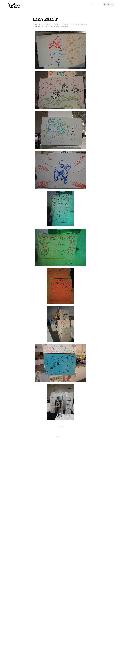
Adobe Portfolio (63, 436)
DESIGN (92, 4)
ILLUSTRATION (99, 4)
